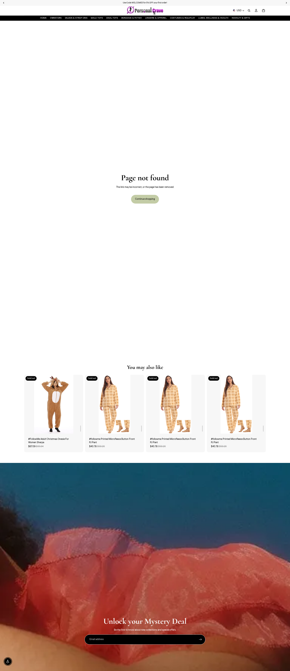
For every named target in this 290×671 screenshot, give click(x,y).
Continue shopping (145, 199)
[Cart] (263, 10)
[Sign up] (200, 639)
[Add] (80, 429)
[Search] (249, 10)
